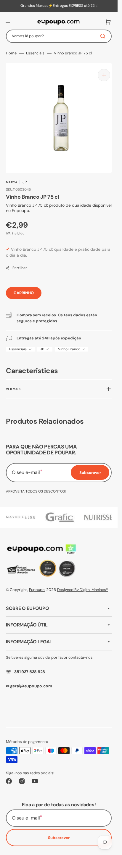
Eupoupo (37, 589)
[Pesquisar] (104, 36)
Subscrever (59, 837)
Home (11, 53)
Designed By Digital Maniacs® (82, 589)
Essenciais (35, 53)
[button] (8, 21)
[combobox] (59, 36)
